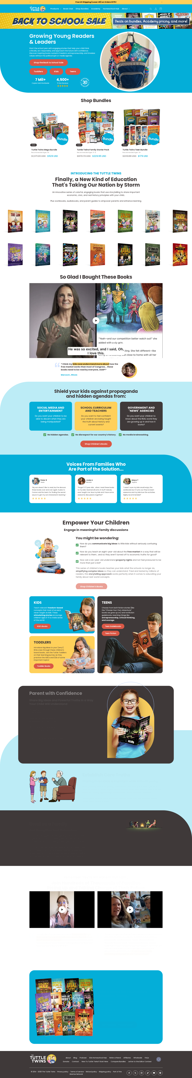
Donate (66, 1061)
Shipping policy (105, 1072)
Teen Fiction (110, 633)
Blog (75, 1058)
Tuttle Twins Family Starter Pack (93, 149)
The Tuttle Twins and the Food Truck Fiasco (122, 209)
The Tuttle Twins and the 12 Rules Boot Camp (150, 243)
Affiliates (127, 1058)
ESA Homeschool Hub (98, 1058)
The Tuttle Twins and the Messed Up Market (68, 243)
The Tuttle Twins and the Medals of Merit (176, 243)
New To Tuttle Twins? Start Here (95, 1061)
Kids (56, 71)
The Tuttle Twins (48, 1072)
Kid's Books (42, 626)
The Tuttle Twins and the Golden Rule (176, 209)
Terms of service (77, 1072)
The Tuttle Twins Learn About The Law (13, 209)
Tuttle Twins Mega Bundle (44, 149)
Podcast (83, 1058)
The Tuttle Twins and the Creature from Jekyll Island (67, 210)
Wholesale (137, 1058)
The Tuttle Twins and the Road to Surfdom (94, 209)
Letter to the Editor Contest (140, 1061)
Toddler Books (43, 666)
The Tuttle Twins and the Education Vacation (149, 210)
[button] (55, 8)
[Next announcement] (161, 2)
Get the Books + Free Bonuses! (117, 1022)
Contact (75, 1061)
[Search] (150, 8)
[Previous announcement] (30, 2)
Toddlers (38, 71)
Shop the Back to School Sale (48, 62)
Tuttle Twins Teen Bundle (135, 149)
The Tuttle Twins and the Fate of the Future (12, 243)
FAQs (147, 1058)
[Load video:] (96, 320)
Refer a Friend (115, 1058)
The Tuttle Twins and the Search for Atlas (122, 243)
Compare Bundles (118, 1061)
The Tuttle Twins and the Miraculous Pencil (39, 209)
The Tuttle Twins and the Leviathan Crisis (94, 243)
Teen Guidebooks (113, 626)
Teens (73, 71)
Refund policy (91, 1072)
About (68, 1058)
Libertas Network (76, 1074)
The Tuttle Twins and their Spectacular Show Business (40, 244)
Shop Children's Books (96, 444)
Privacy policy (62, 1072)
